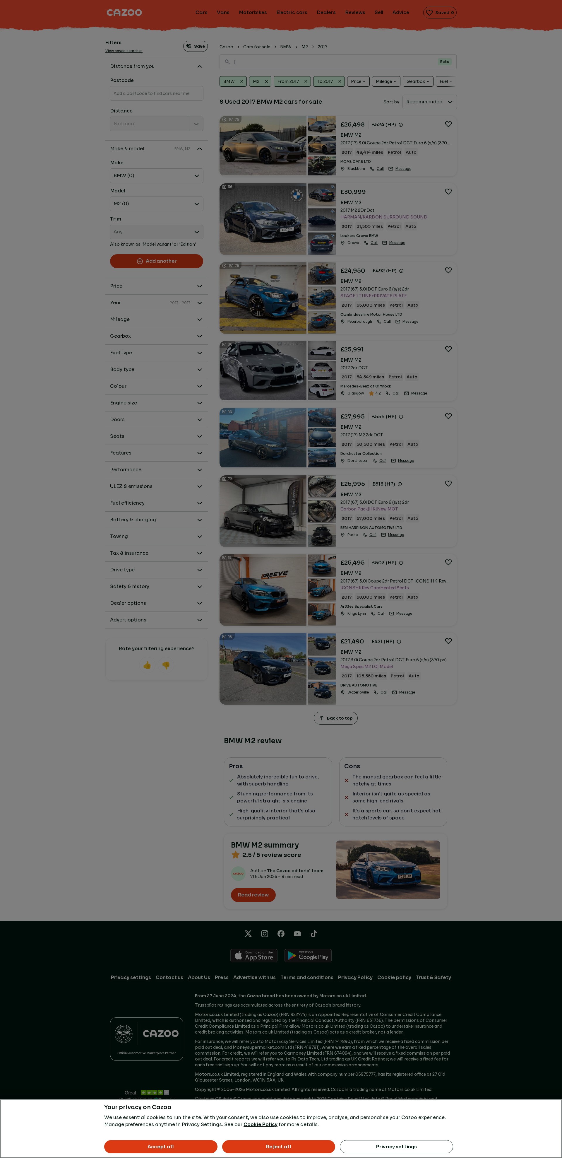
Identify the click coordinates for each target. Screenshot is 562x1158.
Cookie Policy (260, 1124)
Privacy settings (396, 1147)
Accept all (161, 1147)
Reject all (278, 1147)
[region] (281, 1128)
